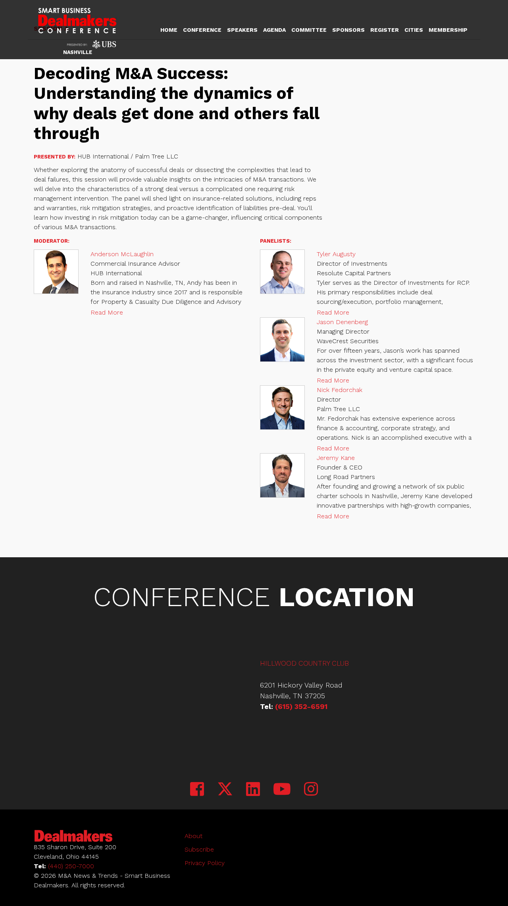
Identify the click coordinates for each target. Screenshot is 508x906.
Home (168, 30)
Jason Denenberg (342, 322)
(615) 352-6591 (301, 706)
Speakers (242, 30)
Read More (106, 312)
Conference (202, 30)
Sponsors (348, 30)
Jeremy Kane (336, 458)
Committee (309, 30)
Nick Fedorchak (339, 390)
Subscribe (199, 849)
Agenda (274, 30)
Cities (413, 30)
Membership (448, 30)
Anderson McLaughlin (122, 254)
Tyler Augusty (336, 254)
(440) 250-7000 (71, 866)
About (193, 836)
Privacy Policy (205, 863)
